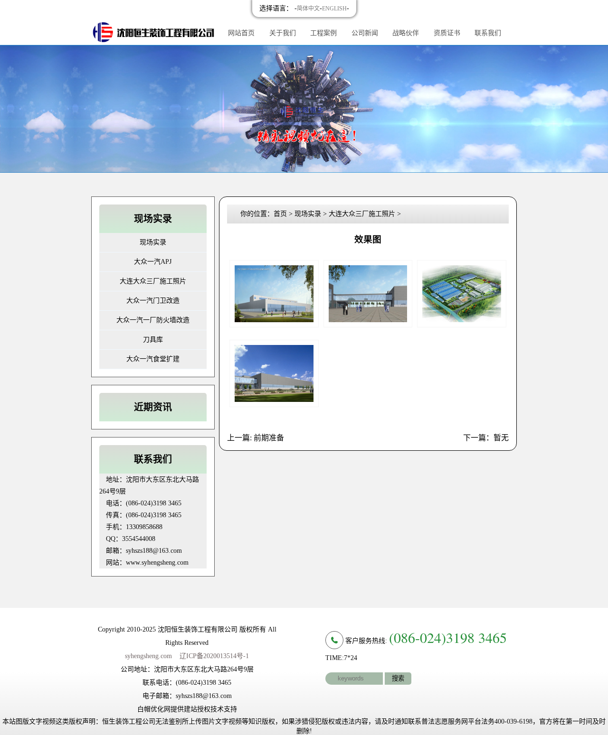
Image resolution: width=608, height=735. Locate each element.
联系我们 (488, 33)
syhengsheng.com (148, 656)
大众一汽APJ (152, 261)
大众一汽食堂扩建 (153, 359)
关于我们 (282, 33)
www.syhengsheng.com (157, 562)
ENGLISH (334, 8)
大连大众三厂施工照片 (153, 281)
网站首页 (241, 33)
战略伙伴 (405, 33)
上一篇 (255, 438)
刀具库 (153, 339)
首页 (280, 213)
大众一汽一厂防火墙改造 (153, 320)
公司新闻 (365, 33)
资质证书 (447, 33)
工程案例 (323, 33)
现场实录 (153, 242)
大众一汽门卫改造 (153, 300)
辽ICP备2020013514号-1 (214, 656)
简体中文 (308, 8)
